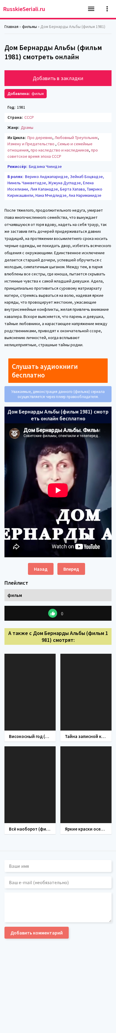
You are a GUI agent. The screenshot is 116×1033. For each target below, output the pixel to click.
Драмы (27, 127)
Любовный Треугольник (76, 137)
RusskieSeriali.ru (24, 9)
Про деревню (39, 137)
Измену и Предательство (31, 143)
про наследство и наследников (60, 150)
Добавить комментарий (36, 933)
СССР (29, 117)
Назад (41, 569)
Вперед (71, 569)
